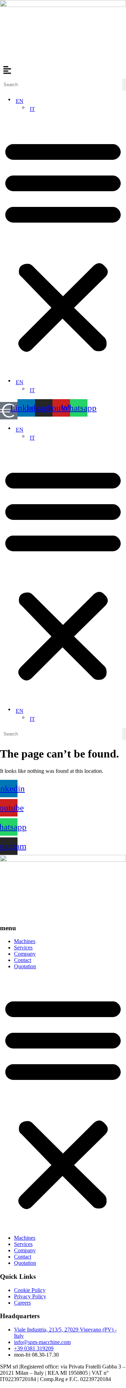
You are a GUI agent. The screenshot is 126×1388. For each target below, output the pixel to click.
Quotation (25, 966)
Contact (22, 960)
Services (23, 947)
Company (25, 954)
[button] (63, 70)
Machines (24, 941)
